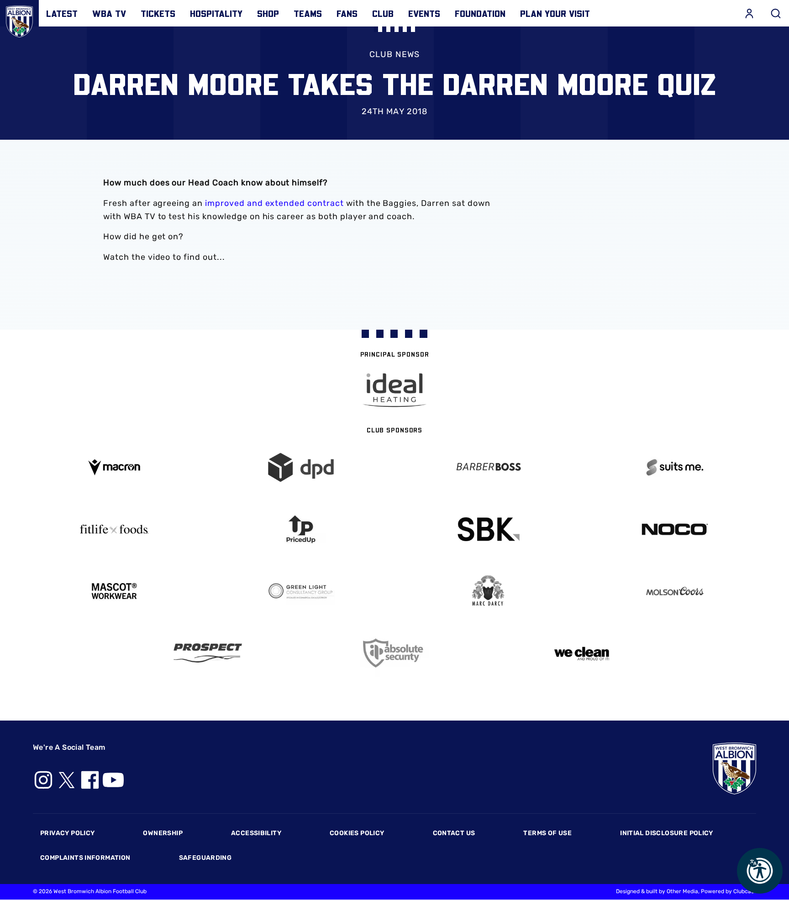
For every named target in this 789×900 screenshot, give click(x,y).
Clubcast (744, 891)
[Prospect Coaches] (207, 653)
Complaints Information (85, 858)
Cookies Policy (357, 833)
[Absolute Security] (394, 653)
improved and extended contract (274, 203)
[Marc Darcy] (488, 591)
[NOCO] (675, 529)
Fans (347, 13)
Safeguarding (205, 858)
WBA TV (109, 13)
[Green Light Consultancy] (301, 591)
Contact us (454, 833)
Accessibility (256, 833)
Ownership (163, 833)
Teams (308, 13)
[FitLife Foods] (114, 529)
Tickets (158, 13)
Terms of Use (547, 833)
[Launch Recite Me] (760, 871)
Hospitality (216, 13)
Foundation (480, 13)
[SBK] (488, 529)
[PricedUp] (301, 529)
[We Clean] (581, 652)
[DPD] (301, 467)
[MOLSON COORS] (675, 591)
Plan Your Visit (555, 13)
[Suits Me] (675, 467)
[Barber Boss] (488, 467)
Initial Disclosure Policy (666, 833)
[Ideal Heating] (394, 390)
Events (424, 13)
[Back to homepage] (19, 19)
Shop (268, 13)
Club (383, 13)
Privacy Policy (67, 833)
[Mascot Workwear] (114, 591)
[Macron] (114, 467)
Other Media (682, 891)
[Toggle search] (776, 13)
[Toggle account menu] (749, 13)
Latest (62, 13)
